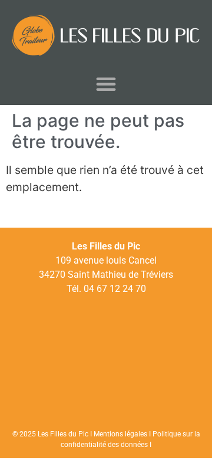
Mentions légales (120, 434)
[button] (106, 84)
